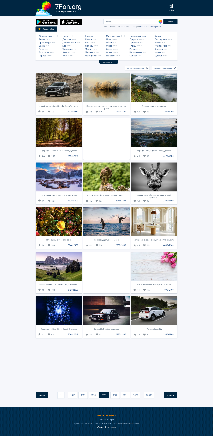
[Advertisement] (106, 139)
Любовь (89, 46)
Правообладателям (83, 423)
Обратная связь (131, 423)
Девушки (66, 39)
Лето (87, 42)
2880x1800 (168, 200)
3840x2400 (73, 245)
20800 (149, 395)
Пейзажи (110, 55)
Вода (41, 49)
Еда (64, 46)
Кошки (88, 39)
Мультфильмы (113, 36)
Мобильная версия (106, 416)
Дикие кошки (69, 42)
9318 (93, 395)
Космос (89, 36)
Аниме (42, 39)
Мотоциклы (91, 55)
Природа (134, 39)
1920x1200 (121, 111)
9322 (135, 395)
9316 (72, 395)
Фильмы (159, 49)
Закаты (66, 52)
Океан (109, 49)
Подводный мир (138, 36)
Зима (65, 55)
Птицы (133, 46)
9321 (125, 395)
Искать (171, 22)
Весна (42, 46)
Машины (89, 52)
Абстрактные (45, 36)
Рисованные (136, 52)
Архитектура (45, 42)
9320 (115, 395)
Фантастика (161, 46)
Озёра (109, 46)
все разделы (108, 62)
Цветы (158, 55)
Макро (88, 49)
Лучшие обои (48, 29)
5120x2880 (73, 111)
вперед (170, 395)
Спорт (158, 36)
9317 (83, 395)
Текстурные (161, 39)
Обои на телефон (106, 420)
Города (42, 55)
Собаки (133, 55)
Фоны (158, 52)
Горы (65, 36)
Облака (110, 42)
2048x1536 (121, 200)
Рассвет (134, 49)
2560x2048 (73, 334)
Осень (109, 52)
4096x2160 (168, 245)
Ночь (108, 39)
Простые (134, 42)
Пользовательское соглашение (108, 423)
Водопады (44, 52)
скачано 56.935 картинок (150, 27)
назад (42, 395)
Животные (67, 49)
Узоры (158, 42)
